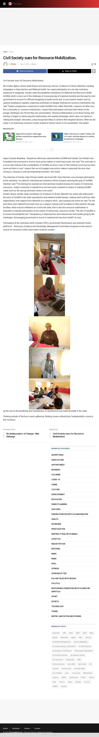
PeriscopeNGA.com (16, 732)
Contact (37, 728)
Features (55, 509)
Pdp (54, 682)
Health (54, 519)
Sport (54, 596)
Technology (57, 606)
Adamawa (64, 637)
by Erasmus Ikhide (60, 655)
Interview (56, 524)
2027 (84, 633)
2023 (78, 633)
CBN (79, 660)
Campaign (70, 660)
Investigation (58, 529)
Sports (55, 601)
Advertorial (57, 455)
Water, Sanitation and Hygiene (66, 616)
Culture (55, 489)
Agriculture (57, 460)
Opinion (55, 568)
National (55, 549)
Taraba (78, 682)
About (5, 728)
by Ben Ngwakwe (80, 642)
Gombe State (80, 669)
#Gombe (56, 633)
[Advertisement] (49, 27)
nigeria (55, 677)
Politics (55, 583)
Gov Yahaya (57, 673)
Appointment (58, 465)
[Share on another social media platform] (94, 71)
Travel (54, 611)
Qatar (70, 682)
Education (56, 499)
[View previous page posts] (47, 150)
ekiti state (82, 664)
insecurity (76, 673)
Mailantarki (87, 673)
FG (90, 664)
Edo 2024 (71, 664)
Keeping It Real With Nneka (64, 534)
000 (64, 633)
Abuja (55, 637)
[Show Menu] (4, 4)
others (91, 677)
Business (55, 470)
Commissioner (58, 664)
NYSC (53, 564)
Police (62, 682)
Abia (91, 633)
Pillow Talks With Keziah (63, 578)
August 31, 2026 (22, 142)
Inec (67, 673)
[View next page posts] (52, 150)
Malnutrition (58, 544)
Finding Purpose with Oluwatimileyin (69, 514)
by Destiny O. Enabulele (62, 651)
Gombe (56, 669)
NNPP (64, 677)
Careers (27, 728)
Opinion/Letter (58, 573)
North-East (74, 677)
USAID (55, 686)
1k (31, 142)
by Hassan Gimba (78, 655)
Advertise (15, 728)
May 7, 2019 (24, 64)
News (11, 52)
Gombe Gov (66, 669)
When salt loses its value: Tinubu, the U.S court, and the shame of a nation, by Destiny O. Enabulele (79, 136)
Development (58, 494)
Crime (54, 485)
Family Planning (59, 504)
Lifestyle (56, 539)
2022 (71, 633)
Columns (55, 475)
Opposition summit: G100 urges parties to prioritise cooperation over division (31, 136)
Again (73, 637)
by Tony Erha (58, 660)
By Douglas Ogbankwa (83, 651)
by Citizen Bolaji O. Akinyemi (64, 646)
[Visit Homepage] (15, 4)
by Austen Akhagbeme (62, 642)
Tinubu (87, 682)
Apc (80, 637)
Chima (13, 64)
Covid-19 (55, 480)
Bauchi (88, 637)
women (64, 686)
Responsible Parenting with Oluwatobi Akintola (70, 590)
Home (5, 52)
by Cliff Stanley (85, 646)
